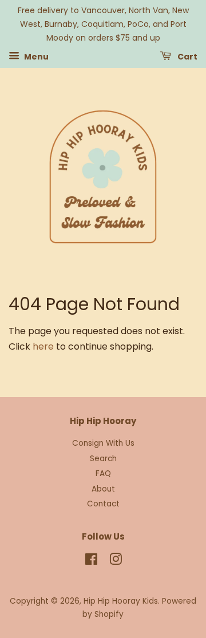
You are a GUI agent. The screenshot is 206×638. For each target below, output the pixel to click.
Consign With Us (103, 443)
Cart (186, 56)
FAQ (103, 473)
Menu (35, 56)
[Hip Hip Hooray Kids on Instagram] (115, 561)
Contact (103, 503)
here (43, 346)
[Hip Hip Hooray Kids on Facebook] (91, 561)
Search (103, 458)
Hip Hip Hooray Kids (121, 601)
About (103, 489)
